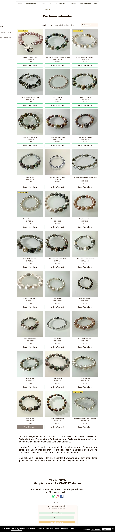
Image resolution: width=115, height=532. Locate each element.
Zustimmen (107, 529)
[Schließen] (113, 529)
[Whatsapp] (53, 496)
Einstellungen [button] (86, 529)
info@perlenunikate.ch (55, 492)
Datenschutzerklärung (16, 530)
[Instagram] (57, 496)
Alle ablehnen (96, 529)
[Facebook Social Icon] (61, 496)
